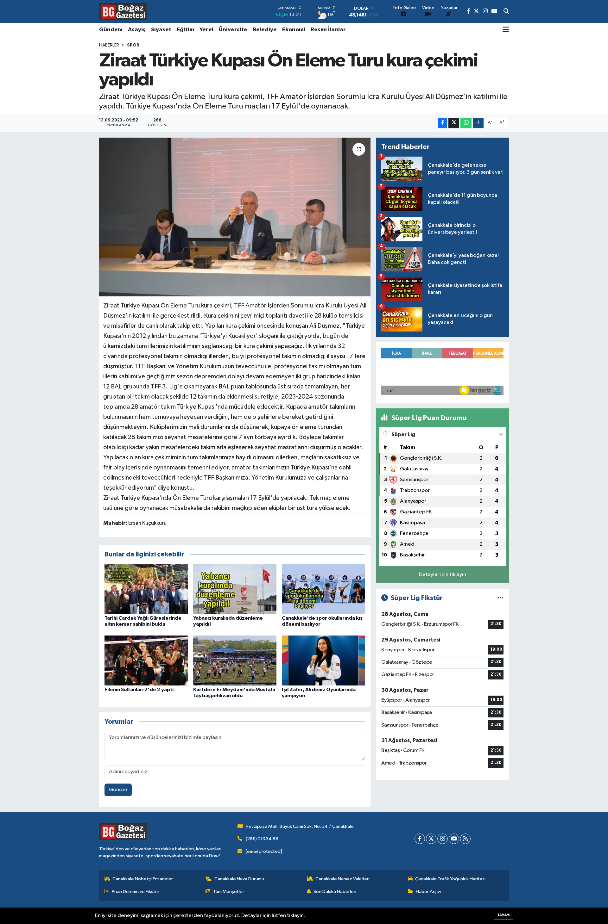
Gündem (111, 30)
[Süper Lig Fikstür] (500, 598)
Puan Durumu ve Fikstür (135, 891)
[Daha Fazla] (478, 123)
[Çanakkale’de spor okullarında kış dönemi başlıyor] (323, 589)
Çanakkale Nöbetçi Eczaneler (142, 879)
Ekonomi (293, 30)
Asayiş (137, 30)
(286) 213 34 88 (262, 838)
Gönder (118, 789)
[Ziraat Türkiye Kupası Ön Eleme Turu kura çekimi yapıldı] (234, 217)
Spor (133, 45)
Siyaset (161, 30)
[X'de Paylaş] (453, 123)
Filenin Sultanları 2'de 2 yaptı (139, 689)
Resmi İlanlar (328, 30)
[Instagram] (442, 839)
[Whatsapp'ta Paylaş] (466, 123)
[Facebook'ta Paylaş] (442, 123)
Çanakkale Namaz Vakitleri (342, 879)
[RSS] (465, 839)
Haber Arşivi (428, 891)
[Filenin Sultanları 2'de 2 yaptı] (146, 660)
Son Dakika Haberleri (335, 891)
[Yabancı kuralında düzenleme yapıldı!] (234, 589)
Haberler (109, 45)
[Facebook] (420, 839)
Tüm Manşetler (228, 891)
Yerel (206, 30)
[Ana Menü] (506, 30)
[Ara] (506, 12)
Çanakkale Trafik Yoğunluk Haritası (450, 879)
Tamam (503, 915)
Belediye (265, 30)
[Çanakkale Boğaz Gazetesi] (123, 11)
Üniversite (233, 30)
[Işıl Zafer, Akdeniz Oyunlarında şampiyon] (323, 660)
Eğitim (185, 30)
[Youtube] (454, 839)
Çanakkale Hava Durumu (239, 879)
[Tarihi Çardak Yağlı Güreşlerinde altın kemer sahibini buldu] (146, 589)
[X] (431, 839)
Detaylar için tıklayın (442, 574)
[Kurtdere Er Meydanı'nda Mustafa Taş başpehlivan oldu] (234, 660)
